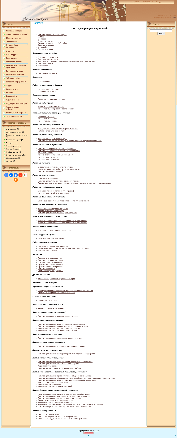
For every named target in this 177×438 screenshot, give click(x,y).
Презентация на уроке (13, 132)
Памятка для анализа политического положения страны (61, 324)
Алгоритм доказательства (49, 59)
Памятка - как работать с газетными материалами (59, 151)
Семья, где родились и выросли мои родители (57, 416)
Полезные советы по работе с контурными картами (59, 169)
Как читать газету (45, 153)
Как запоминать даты (47, 91)
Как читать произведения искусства (53, 209)
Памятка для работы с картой (50, 171)
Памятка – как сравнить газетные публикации (57, 149)
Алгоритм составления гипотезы (51, 99)
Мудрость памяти (45, 41)
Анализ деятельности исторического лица (55, 400)
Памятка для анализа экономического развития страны (61, 346)
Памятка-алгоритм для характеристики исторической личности (64, 406)
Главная (135, 2)
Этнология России (12, 149)
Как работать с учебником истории (52, 139)
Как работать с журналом (48, 159)
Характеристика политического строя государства (59, 328)
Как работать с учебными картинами (53, 193)
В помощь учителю (12, 146)
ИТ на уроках (10, 143)
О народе (42, 39)
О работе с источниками (48, 179)
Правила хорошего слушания (50, 266)
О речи (41, 37)
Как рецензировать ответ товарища (53, 246)
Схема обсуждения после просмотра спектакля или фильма (63, 201)
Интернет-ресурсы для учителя (17, 135)
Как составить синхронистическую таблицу (56, 109)
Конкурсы (9, 161)
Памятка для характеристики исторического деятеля (60, 398)
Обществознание (12, 158)
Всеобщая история (12, 152)
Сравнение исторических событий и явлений (56, 293)
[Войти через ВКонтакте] (11, 175)
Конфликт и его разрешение (50, 262)
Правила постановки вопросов (50, 264)
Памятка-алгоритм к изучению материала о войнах (59, 368)
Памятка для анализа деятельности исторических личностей (63, 396)
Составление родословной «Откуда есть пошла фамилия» (63, 418)
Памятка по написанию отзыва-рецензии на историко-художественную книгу (70, 141)
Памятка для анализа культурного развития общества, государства (66, 354)
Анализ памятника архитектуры (51, 211)
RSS (174, 17)
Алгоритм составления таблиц (50, 107)
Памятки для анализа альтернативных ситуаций (58, 316)
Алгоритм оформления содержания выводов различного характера (66, 61)
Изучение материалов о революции (53, 382)
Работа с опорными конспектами (51, 131)
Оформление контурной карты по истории (55, 167)
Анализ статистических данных (51, 308)
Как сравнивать (44, 81)
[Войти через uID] (6, 175)
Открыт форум (11, 129)
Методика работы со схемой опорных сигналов (58, 129)
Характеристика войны (47, 366)
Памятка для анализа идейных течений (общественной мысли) (64, 376)
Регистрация (148, 2)
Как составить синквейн (48, 121)
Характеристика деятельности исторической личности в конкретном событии (70, 404)
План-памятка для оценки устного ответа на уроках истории (63, 248)
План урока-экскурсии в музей (51, 238)
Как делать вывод (45, 63)
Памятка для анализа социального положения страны (60, 338)
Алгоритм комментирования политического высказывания (62, 221)
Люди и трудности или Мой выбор (52, 43)
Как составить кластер (47, 119)
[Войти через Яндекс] (20, 175)
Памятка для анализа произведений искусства (57, 213)
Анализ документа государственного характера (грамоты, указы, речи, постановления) (74, 183)
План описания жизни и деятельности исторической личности (64, 394)
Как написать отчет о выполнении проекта (55, 230)
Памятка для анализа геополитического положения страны (63, 326)
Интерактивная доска (13, 140)
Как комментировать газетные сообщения (55, 155)
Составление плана (46, 117)
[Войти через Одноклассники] (16, 180)
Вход (158, 2)
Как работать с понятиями (49, 89)
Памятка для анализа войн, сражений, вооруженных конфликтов (65, 362)
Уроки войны (43, 47)
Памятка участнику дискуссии (50, 260)
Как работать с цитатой (48, 157)
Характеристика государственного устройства (57, 330)
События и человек (46, 45)
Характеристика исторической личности (54, 402)
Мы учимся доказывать (48, 57)
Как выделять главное (47, 73)
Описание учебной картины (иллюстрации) (56, 191)
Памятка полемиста (46, 269)
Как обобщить (44, 65)
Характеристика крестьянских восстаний (55, 386)
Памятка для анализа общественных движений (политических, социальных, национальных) (76, 378)
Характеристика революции (49, 384)
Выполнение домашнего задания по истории (56, 279)
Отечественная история (14, 155)
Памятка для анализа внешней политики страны (58, 364)
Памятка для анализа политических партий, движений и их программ (67, 380)
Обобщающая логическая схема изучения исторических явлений (65, 291)
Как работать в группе (47, 250)
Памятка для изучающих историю (52, 35)
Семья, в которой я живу (48, 414)
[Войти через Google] (25, 175)
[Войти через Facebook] (16, 175)
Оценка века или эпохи (47, 300)
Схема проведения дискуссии (50, 271)
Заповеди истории (45, 49)
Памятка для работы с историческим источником (58, 181)
